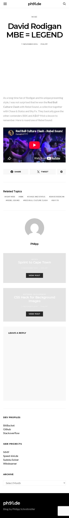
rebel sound (13, 200)
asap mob (10, 197)
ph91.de (34, 4)
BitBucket (9, 425)
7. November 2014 (30, 44)
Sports (34, 259)
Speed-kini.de (10, 455)
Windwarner (10, 463)
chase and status (36, 197)
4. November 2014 (30, 268)
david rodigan (57, 197)
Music (34, 17)
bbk (21, 197)
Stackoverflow (11, 433)
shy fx (56, 200)
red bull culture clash (36, 200)
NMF (6, 452)
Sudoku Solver (11, 459)
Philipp (44, 44)
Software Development (34, 294)
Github (7, 429)
